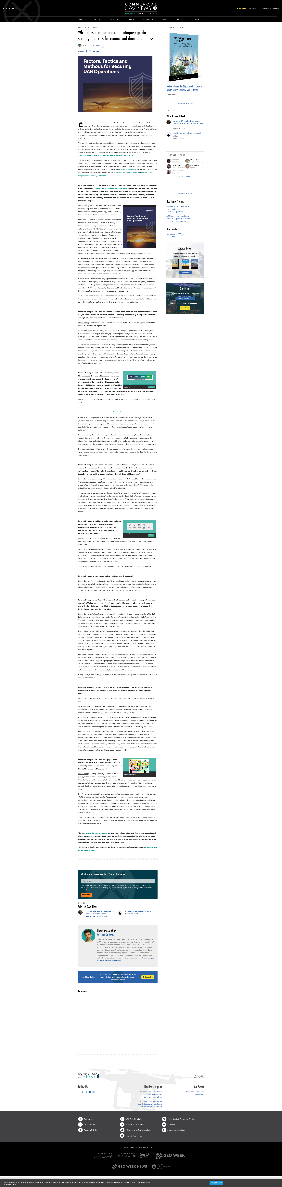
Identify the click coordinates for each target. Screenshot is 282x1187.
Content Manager (196, 162)
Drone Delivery (89, 1125)
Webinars (146, 19)
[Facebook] (3, 8)
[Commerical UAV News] (88, 1075)
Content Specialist (178, 167)
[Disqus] (118, 1022)
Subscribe (86, 895)
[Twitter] (6, 8)
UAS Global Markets (134, 1119)
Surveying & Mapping (175, 1130)
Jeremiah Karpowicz (93, 45)
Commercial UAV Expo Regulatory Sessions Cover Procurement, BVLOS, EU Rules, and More (99, 914)
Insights (112, 19)
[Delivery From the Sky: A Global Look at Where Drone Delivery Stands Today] (185, 57)
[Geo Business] (144, 1156)
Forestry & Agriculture (134, 1124)
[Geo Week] (170, 1156)
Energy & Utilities (90, 1130)
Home (81, 19)
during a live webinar (128, 169)
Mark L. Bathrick (178, 171)
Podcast (130, 19)
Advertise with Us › (118, 411)
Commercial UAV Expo (270, 8)
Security (170, 1124)
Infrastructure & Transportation (138, 1130)
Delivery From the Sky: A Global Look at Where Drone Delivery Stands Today (184, 88)
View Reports (185, 273)
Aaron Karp (194, 165)
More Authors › (185, 176)
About (197, 19)
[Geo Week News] (129, 1166)
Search (254, 8)
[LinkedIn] (9, 8)
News (95, 19)
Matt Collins (194, 160)
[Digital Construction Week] (160, 1166)
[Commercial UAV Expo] (198, 1076)
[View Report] (175, 264)
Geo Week (170, 237)
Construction (88, 1119)
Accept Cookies (216, 1183)
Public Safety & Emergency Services (181, 1119)
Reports (165, 19)
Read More (171, 95)
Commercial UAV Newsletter (177, 206)
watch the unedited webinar (128, 172)
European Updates (173, 209)
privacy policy (111, 891)
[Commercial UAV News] (126, 1156)
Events (180, 19)
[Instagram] (16, 8)
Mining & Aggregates (134, 1136)
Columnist (175, 173)
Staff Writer (176, 162)
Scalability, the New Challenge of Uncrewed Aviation (138, 912)
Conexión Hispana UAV (175, 212)
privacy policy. (11, 1185)
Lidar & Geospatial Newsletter (178, 219)
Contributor (194, 167)
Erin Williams (176, 165)
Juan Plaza (176, 160)
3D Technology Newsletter (177, 221)
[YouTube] (13, 8)
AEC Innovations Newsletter (177, 216)
